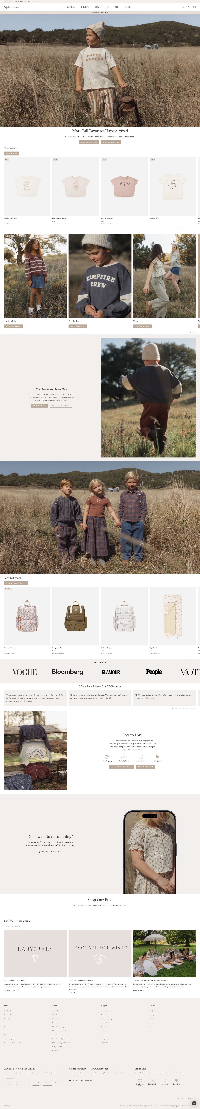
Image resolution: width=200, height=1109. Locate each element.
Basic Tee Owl (154, 218)
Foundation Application (60, 1038)
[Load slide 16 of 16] (196, 227)
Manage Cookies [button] (134, 1105)
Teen (5, 1030)
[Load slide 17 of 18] (194, 708)
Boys (5, 1027)
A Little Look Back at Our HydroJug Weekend (150, 980)
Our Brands (56, 1015)
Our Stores (56, 1019)
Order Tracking (106, 1019)
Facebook (153, 1023)
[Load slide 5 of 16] (180, 227)
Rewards (104, 1035)
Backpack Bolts (57, 648)
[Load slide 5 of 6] (194, 332)
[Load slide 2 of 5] (192, 681)
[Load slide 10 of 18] (185, 708)
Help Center (105, 1011)
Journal (55, 1011)
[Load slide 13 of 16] (192, 227)
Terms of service (165, 1105)
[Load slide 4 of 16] (179, 227)
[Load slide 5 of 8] (192, 657)
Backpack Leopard (106, 648)
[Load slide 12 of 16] (190, 227)
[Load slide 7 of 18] (180, 708)
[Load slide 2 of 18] (174, 708)
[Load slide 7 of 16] (183, 227)
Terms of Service (47, 1084)
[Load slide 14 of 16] (193, 227)
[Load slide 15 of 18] (192, 708)
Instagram (153, 1015)
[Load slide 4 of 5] (194, 681)
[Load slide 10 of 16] (187, 227)
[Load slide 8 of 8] (196, 657)
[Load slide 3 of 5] (193, 681)
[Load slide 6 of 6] (196, 332)
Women (6, 1035)
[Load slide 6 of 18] (179, 708)
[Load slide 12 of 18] (187, 708)
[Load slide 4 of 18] (176, 708)
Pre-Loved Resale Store (12, 1042)
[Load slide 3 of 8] (189, 657)
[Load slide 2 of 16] (176, 227)
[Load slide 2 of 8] (187, 657)
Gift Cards (7, 1011)
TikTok (152, 1019)
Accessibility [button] (124, 1105)
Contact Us (105, 1042)
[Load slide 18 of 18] (196, 708)
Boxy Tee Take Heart (10, 218)
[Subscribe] (60, 1078)
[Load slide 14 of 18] (190, 708)
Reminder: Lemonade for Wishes (81, 980)
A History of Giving (59, 1035)
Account (104, 1015)
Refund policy (144, 1105)
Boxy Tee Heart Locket (59, 218)
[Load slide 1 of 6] (189, 332)
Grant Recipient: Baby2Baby (14, 980)
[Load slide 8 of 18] (182, 708)
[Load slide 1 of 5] (190, 681)
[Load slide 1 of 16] (175, 227)
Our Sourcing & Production (62, 1042)
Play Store (57, 852)
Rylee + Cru (13, 1105)
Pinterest (153, 1027)
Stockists (55, 1023)
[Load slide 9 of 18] (183, 708)
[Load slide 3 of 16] (178, 227)
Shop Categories (10, 1038)
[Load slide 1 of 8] (186, 657)
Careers (55, 1050)
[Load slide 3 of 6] (192, 332)
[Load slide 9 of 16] (186, 227)
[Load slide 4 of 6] (193, 332)
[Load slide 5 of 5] (196, 681)
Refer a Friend (106, 1030)
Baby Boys (8, 1019)
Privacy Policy (37, 1084)
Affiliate (104, 1027)
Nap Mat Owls (154, 648)
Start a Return (106, 1023)
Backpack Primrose (10, 648)
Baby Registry (57, 1046)
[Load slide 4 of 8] (190, 657)
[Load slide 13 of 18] (189, 708)
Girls (5, 1023)
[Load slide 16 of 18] (193, 708)
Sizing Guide (105, 1038)
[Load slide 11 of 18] (186, 708)
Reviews (152, 1011)
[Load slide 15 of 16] (194, 227)
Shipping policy (176, 1105)
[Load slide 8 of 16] (185, 227)
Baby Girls (7, 1015)
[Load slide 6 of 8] (193, 657)
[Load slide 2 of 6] (190, 332)
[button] (72, 7)
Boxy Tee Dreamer (107, 218)
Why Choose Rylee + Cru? (62, 1027)
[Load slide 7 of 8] (194, 657)
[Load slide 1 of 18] (172, 708)
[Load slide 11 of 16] (189, 227)
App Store (45, 852)
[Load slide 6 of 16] (182, 227)
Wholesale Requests (59, 1030)
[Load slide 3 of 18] (175, 708)
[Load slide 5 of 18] (178, 708)
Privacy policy (154, 1105)
